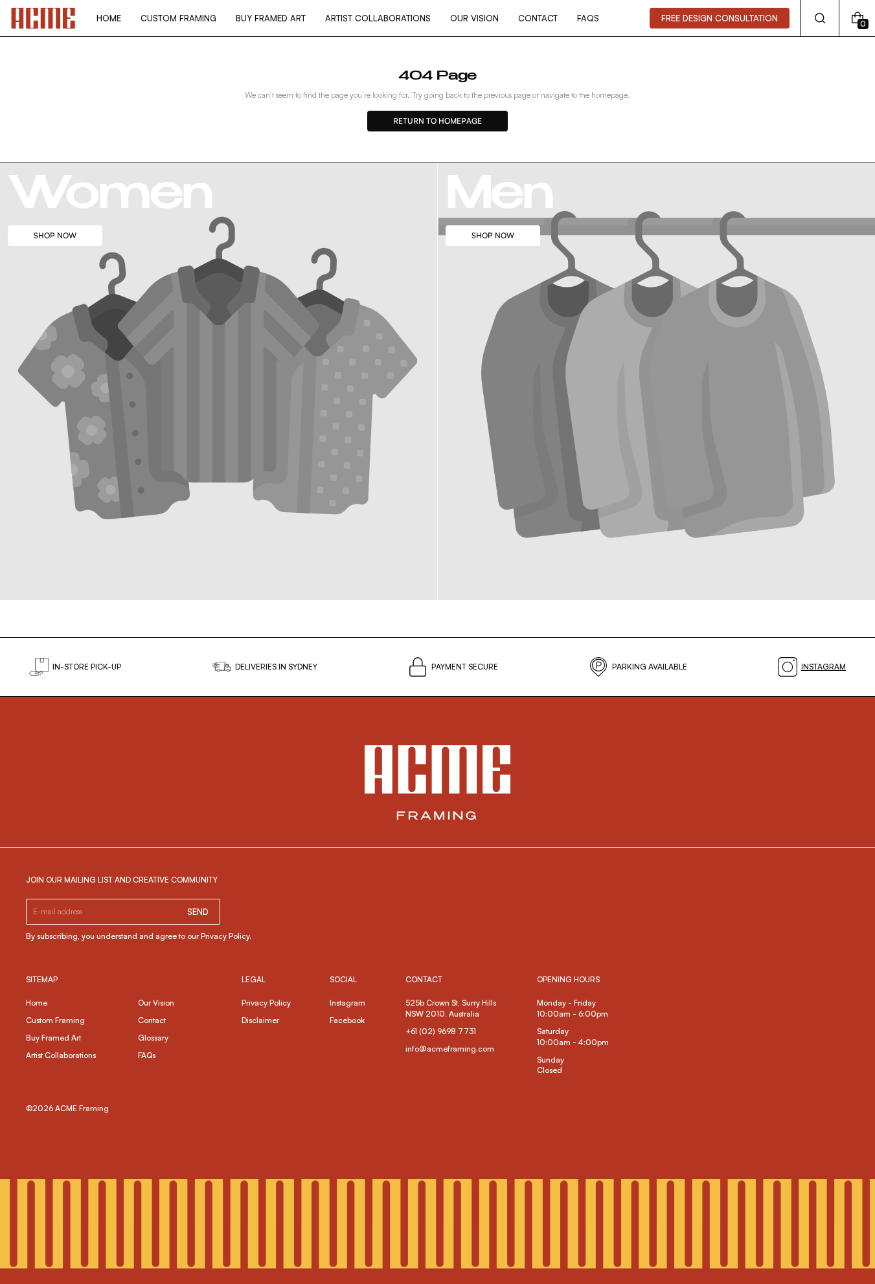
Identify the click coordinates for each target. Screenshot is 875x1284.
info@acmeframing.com (449, 1048)
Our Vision (156, 1003)
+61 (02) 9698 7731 (440, 1031)
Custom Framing (55, 1020)
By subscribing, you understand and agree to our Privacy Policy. (138, 936)
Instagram (347, 1003)
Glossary (153, 1037)
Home (36, 1003)
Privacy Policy (266, 1003)
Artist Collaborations (61, 1055)
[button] (820, 18)
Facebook (347, 1020)
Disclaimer (260, 1020)
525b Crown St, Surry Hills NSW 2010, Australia (451, 1008)
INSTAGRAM (823, 666)
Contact (152, 1020)
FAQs (146, 1055)
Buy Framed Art (53, 1037)
